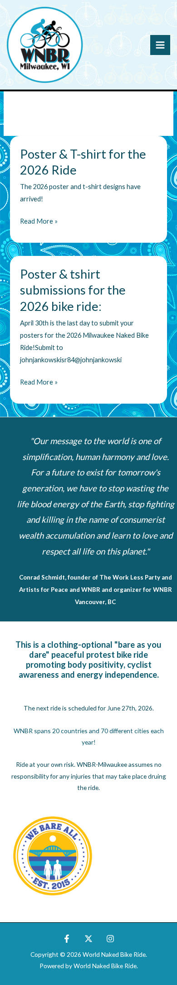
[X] (88, 939)
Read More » (39, 222)
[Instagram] (110, 939)
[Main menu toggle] (160, 45)
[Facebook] (67, 939)
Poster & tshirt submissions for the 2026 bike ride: (73, 290)
